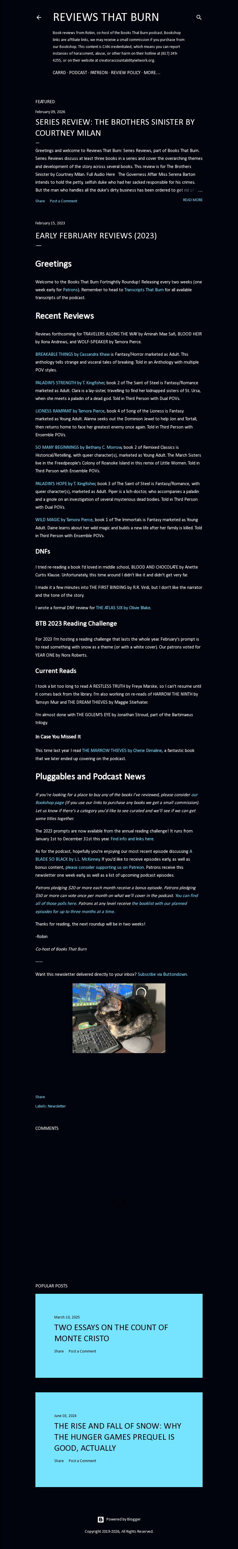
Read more (193, 200)
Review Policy (125, 73)
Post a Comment (63, 201)
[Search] (199, 16)
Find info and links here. (132, 839)
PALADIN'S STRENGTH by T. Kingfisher (69, 383)
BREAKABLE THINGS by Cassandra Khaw (72, 354)
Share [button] (40, 201)
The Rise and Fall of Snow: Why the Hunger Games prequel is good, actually (117, 1437)
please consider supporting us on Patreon (105, 867)
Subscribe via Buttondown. (163, 974)
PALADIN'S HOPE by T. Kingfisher (65, 484)
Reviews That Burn (106, 18)
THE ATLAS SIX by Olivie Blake (123, 608)
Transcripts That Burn (144, 290)
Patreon (99, 73)
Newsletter (57, 1106)
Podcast (78, 73)
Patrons (70, 290)
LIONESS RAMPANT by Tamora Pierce (69, 411)
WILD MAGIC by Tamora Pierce (64, 520)
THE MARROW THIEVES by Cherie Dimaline (122, 750)
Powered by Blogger (124, 1519)
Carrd (59, 73)
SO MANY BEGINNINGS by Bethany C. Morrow (78, 447)
